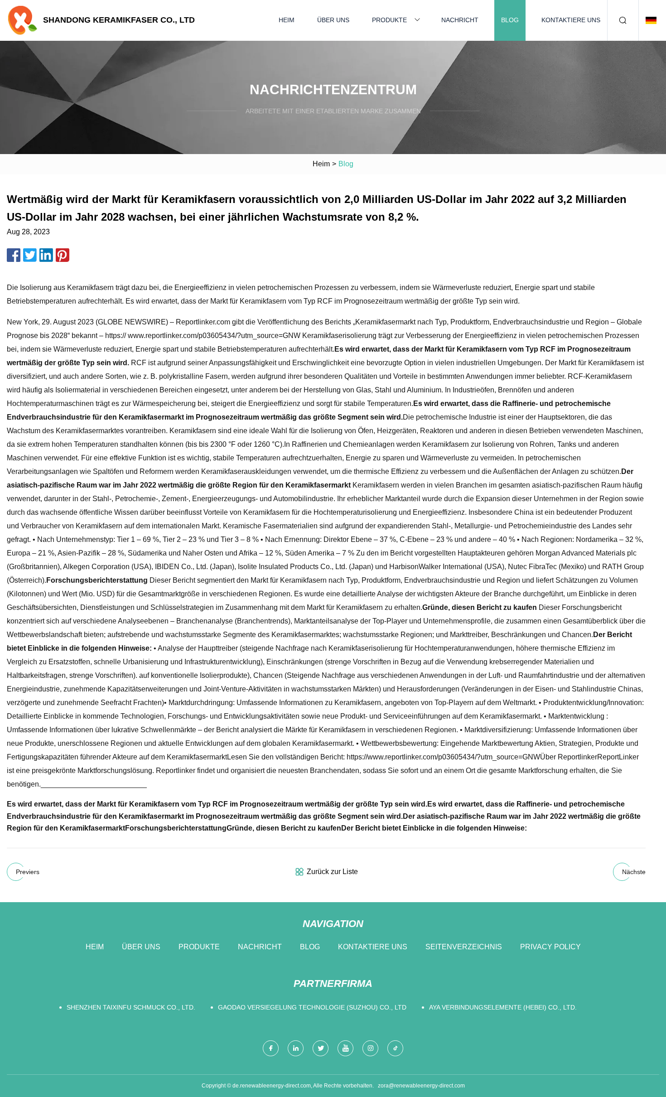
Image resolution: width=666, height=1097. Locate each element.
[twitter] (320, 1048)
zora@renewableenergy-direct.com (421, 1086)
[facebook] (271, 1048)
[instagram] (370, 1048)
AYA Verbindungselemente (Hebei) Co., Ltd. (503, 1007)
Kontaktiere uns (570, 20)
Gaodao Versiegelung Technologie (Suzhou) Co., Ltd (312, 1007)
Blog (510, 20)
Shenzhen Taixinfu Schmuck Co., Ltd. (131, 1007)
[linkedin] (296, 1048)
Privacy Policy (550, 947)
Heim (286, 20)
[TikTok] (395, 1048)
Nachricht (459, 20)
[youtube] (345, 1048)
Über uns (333, 20)
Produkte (389, 20)
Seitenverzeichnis (463, 947)
